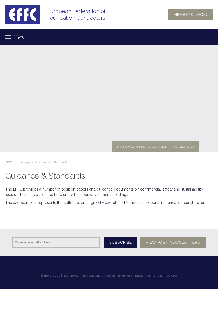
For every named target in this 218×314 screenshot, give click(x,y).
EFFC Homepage (17, 162)
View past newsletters (173, 242)
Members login (190, 15)
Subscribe (120, 242)
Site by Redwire (165, 276)
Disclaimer (142, 276)
